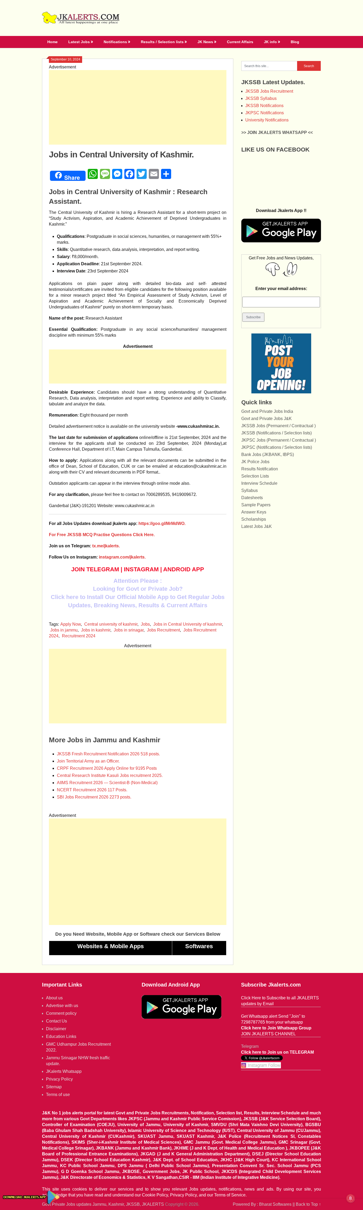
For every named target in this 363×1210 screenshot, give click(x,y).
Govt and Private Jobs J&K (266, 418)
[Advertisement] (137, 107)
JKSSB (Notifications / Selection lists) (276, 433)
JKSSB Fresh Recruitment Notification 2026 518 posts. (108, 754)
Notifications (115, 42)
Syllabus (249, 490)
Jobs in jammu (64, 630)
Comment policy (61, 1013)
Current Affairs (240, 42)
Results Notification (259, 469)
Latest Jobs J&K (256, 526)
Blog (295, 42)
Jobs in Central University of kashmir (187, 624)
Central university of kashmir (110, 624)
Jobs (145, 624)
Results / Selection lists (162, 42)
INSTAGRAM (141, 569)
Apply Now (70, 624)
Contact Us (56, 1021)
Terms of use (58, 1094)
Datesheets (252, 497)
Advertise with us (62, 1005)
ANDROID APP (183, 569)
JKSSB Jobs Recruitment (269, 91)
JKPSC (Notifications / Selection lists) (276, 447)
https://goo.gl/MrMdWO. (161, 523)
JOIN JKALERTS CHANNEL (268, 1034)
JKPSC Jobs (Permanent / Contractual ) (278, 440)
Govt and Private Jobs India (267, 411)
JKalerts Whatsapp (64, 1071)
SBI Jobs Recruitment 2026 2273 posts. (94, 797)
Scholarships (253, 519)
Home (52, 42)
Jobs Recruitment (163, 630)
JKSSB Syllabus (261, 98)
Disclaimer (56, 1028)
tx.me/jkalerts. (106, 546)
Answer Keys (253, 512)
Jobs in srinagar (128, 630)
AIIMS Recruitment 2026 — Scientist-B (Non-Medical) (107, 782)
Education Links (61, 1036)
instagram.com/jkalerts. (122, 557)
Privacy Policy (59, 1079)
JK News (205, 42)
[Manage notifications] (350, 1198)
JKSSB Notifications (264, 105)
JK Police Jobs (255, 461)
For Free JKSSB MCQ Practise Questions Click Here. (102, 534)
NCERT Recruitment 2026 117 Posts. (92, 790)
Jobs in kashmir (95, 630)
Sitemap (54, 1087)
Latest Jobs (79, 42)
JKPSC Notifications (264, 113)
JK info (270, 42)
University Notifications (267, 120)
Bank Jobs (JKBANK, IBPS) (267, 454)
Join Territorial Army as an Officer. (88, 761)
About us (54, 998)
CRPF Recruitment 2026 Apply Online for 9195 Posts (107, 768)
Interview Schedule (259, 483)
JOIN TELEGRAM (95, 569)
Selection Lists (255, 476)
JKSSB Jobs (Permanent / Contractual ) (278, 425)
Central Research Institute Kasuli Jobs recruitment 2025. (110, 775)
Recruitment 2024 (78, 636)
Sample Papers (256, 505)
